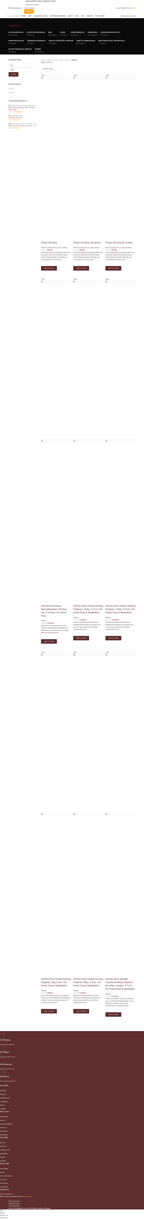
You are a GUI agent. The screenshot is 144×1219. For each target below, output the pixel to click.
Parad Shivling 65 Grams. (119, 242)
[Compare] (43, 238)
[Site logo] (15, 8)
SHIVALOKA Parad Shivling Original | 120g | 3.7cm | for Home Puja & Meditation (88, 609)
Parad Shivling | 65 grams (87, 242)
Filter (13, 74)
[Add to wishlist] (43, 263)
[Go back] (11, 20)
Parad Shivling (49, 242)
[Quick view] (43, 273)
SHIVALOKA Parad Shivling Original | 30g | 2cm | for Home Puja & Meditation (56, 982)
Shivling (64, 247)
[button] (49, 268)
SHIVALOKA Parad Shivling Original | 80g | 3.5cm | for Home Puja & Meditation (88, 982)
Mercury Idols (56, 247)
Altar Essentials (46, 247)
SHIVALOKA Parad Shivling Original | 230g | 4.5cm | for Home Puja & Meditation (120, 609)
